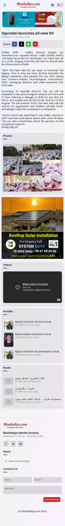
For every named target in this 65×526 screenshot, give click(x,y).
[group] (32, 20)
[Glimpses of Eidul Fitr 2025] (13, 160)
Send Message (51, 499)
